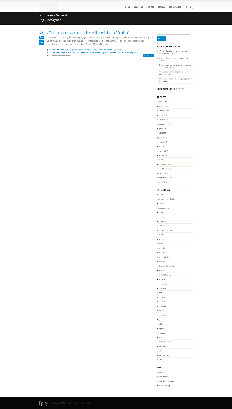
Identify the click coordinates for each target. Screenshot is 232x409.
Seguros (161, 333)
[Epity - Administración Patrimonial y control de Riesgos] (48, 6)
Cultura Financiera (98, 50)
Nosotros (138, 7)
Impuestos (162, 284)
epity (54, 50)
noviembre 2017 (164, 115)
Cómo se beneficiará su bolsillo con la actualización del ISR (174, 52)
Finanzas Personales (166, 266)
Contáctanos (175, 7)
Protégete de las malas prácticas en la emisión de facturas (174, 73)
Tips (160, 351)
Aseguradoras (163, 208)
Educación (162, 252)
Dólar (160, 243)
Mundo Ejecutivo (132, 53)
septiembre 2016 (165, 177)
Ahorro (62, 50)
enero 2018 (162, 106)
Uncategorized (164, 355)
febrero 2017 (163, 155)
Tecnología (162, 346)
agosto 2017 (163, 128)
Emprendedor (164, 257)
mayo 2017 (162, 142)
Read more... (148, 56)
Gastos (161, 270)
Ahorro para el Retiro (74, 50)
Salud (160, 324)
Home (127, 7)
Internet (161, 297)
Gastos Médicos (164, 275)
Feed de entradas (165, 376)
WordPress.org (164, 385)
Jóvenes (106, 53)
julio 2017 (162, 133)
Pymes (161, 319)
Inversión (162, 301)
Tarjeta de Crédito (165, 342)
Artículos (87, 50)
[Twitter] (191, 7)
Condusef (162, 221)
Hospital (161, 279)
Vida (160, 359)
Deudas (161, 235)
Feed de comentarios (166, 381)
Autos (160, 212)
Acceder (161, 372)
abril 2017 (162, 146)
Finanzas (161, 261)
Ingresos (161, 292)
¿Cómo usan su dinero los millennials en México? (88, 32)
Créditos (161, 226)
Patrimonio (162, 315)
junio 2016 (162, 182)
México (113, 53)
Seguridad (162, 328)
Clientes (150, 7)
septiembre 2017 (165, 124)
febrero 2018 (163, 102)
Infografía (110, 50)
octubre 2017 (163, 119)
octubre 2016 (163, 173)
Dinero (91, 53)
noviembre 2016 (164, 169)
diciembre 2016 (164, 164)
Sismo (160, 337)
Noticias (161, 7)
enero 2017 (162, 160)
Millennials (162, 306)
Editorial (161, 248)
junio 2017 (162, 137)
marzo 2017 (163, 151)
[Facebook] (186, 7)
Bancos (161, 217)
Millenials (120, 53)
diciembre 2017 (164, 110)
